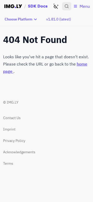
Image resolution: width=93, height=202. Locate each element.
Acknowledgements (19, 152)
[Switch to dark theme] (56, 6)
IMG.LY (12, 102)
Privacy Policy (14, 140)
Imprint (9, 129)
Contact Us (12, 118)
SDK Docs (38, 6)
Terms (8, 163)
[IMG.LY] (13, 6)
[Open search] (66, 6)
